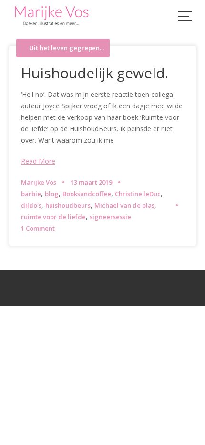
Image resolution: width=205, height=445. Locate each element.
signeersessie (110, 216)
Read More (38, 161)
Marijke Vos (38, 182)
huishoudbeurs (68, 205)
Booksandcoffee (86, 194)
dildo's (31, 205)
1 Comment (38, 228)
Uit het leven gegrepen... (66, 48)
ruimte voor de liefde (53, 216)
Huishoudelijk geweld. (94, 73)
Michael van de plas (124, 205)
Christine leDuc (138, 194)
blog (52, 194)
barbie (31, 194)
